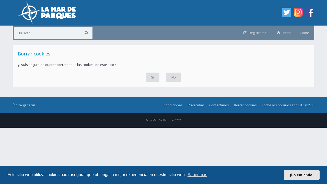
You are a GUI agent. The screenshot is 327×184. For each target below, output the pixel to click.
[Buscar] (86, 33)
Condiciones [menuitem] (173, 105)
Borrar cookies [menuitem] (245, 105)
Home (304, 32)
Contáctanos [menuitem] (219, 105)
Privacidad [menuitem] (196, 105)
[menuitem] (284, 33)
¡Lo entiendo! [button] (302, 175)
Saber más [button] (197, 174)
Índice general (24, 105)
